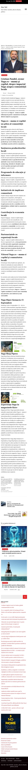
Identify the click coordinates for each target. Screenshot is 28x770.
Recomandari (4, 75)
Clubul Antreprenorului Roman (9, 749)
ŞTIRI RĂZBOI (17, 760)
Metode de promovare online (8, 738)
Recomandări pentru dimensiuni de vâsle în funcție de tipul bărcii (13, 586)
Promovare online (6, 740)
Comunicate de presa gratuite (9, 742)
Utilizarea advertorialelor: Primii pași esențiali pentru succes (13, 552)
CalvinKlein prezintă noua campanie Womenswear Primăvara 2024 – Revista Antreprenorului (19, 481)
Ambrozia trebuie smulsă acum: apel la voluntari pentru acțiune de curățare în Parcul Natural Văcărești (13, 693)
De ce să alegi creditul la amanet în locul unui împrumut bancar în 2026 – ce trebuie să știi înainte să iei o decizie (13, 650)
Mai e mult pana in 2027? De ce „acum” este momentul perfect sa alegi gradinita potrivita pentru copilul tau (6, 481)
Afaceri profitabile (6, 744)
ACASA (3, 758)
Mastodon (3, 753)
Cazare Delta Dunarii (6, 747)
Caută (25, 597)
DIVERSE (10, 760)
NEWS (17, 758)
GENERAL (3, 760)
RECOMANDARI (10, 758)
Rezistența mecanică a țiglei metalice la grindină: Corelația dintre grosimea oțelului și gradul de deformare (13, 643)
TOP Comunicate (5, 751)
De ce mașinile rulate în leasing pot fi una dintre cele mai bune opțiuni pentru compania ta (13, 612)
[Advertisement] (14, 30)
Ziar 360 (4, 7)
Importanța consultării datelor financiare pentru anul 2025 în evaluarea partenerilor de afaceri (13, 681)
